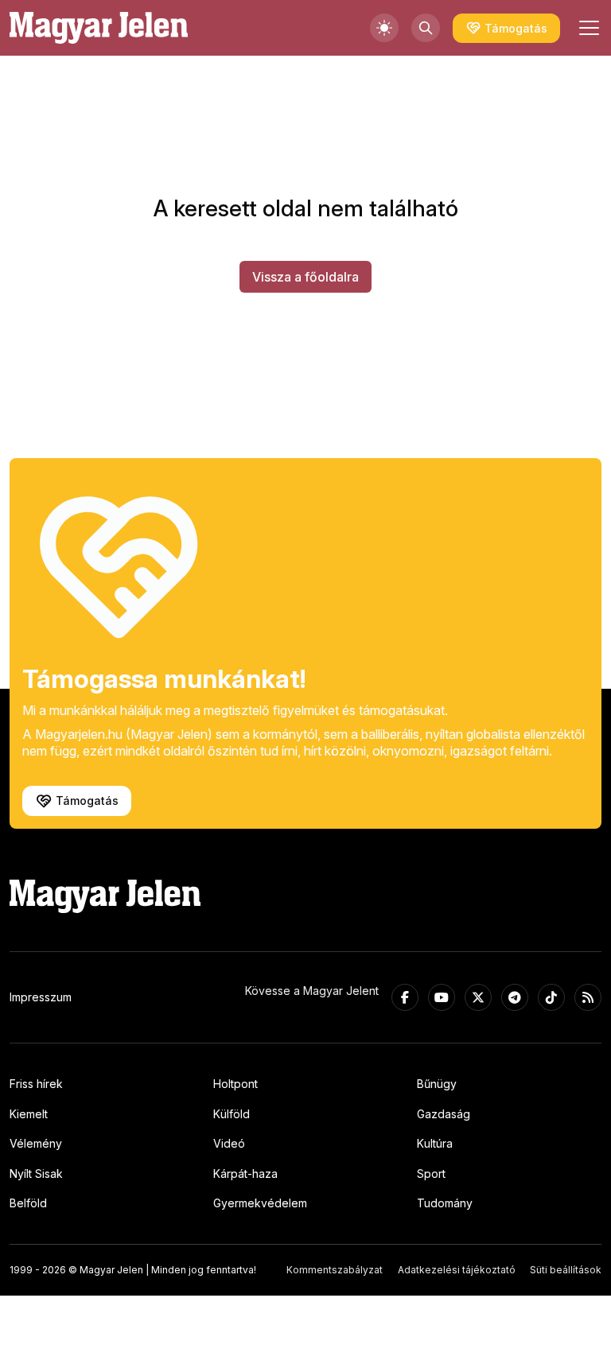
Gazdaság (443, 1114)
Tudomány (445, 1203)
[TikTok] (551, 997)
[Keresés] (425, 28)
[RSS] (587, 997)
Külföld (231, 1114)
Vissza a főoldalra (305, 277)
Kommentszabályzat (334, 1270)
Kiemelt (29, 1114)
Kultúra (435, 1143)
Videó (229, 1143)
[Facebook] (404, 997)
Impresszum (41, 997)
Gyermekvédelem (260, 1203)
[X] (478, 997)
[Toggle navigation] (587, 28)
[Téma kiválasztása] (384, 28)
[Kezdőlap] (99, 28)
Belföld (28, 1203)
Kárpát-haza (245, 1173)
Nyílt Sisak (36, 1173)
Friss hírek (36, 1083)
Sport (431, 1173)
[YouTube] (441, 997)
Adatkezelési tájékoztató (457, 1270)
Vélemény (36, 1143)
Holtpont (235, 1083)
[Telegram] (514, 997)
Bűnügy (437, 1083)
